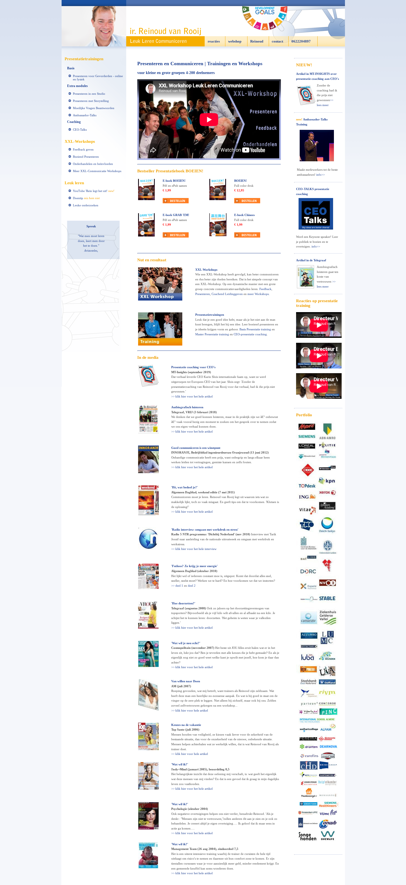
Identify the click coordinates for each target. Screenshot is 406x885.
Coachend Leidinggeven (227, 294)
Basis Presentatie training (255, 329)
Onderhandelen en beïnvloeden (93, 163)
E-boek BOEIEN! (174, 180)
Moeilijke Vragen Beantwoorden (93, 108)
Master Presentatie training (212, 334)
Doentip (86, 198)
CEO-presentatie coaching (250, 334)
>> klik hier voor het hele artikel (192, 396)
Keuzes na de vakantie (186, 724)
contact (277, 41)
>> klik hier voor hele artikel (189, 710)
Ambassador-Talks (84, 115)
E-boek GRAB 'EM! (176, 215)
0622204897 (301, 41)
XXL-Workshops (206, 269)
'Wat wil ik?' (179, 764)
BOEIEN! (240, 180)
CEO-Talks (80, 129)
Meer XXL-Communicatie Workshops (97, 171)
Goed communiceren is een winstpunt (195, 447)
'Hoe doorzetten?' (183, 603)
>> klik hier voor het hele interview (194, 549)
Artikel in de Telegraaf (311, 260)
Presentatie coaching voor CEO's (193, 367)
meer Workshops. (258, 294)
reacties (214, 41)
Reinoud (256, 41)
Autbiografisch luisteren (187, 407)
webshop (234, 41)
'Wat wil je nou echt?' (185, 643)
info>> (320, 174)
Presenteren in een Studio (89, 93)
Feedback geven (83, 149)
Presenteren (202, 294)
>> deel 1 (177, 585)
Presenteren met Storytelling (91, 100)
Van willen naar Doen (185, 681)
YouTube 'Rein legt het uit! (93, 191)
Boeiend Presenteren (86, 156)
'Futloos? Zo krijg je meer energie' (194, 566)
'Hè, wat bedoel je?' (184, 487)
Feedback (265, 289)
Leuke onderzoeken (85, 205)
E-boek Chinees (244, 215)
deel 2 (192, 585)
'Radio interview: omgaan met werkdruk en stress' (204, 529)
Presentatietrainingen (209, 314)
